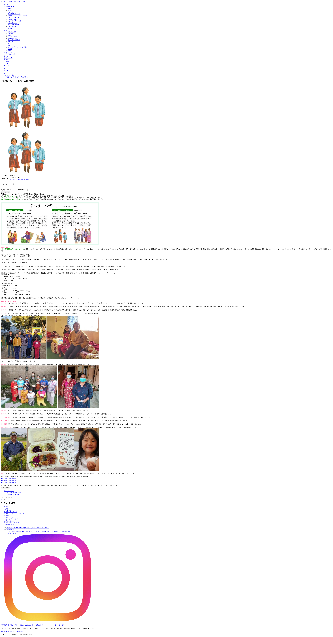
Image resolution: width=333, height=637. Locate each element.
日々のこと (11, 50)
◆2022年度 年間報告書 (8, 478)
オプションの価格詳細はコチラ (19, 179)
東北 (9, 45)
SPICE (9, 35)
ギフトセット (12, 12)
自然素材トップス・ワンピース (17, 15)
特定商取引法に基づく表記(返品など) (12, 631)
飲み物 (10, 8)
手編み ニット (12, 19)
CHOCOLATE (12, 32)
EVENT (10, 49)
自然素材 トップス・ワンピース (14, 513)
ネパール (10, 41)
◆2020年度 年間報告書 (8, 482)
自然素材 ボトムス (13, 17)
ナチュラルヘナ (12, 23)
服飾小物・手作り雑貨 (15, 21)
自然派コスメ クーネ (14, 14)
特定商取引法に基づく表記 (9, 625)
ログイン (7, 65)
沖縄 (9, 43)
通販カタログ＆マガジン (15, 25)
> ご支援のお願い (9, 75)
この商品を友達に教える (11, 494)
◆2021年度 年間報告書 (8, 480)
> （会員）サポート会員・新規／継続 (15, 77)
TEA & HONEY (12, 36)
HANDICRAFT (12, 38)
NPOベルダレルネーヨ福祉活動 (17, 47)
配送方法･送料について (43, 625)
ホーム (6, 73)
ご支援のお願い (12, 26)
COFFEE (10, 33)
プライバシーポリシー (60, 625)
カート (6, 63)
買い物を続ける (9, 491)
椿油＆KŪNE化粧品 (14, 40)
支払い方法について (26, 625)
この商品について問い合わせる (14, 492)
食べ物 (10, 10)
